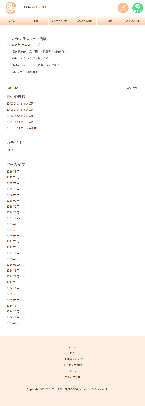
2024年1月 (12, 317)
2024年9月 (12, 270)
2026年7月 (12, 177)
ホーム (12, 20)
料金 (36, 20)
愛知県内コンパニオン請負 (35, 7)
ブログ (108, 20)
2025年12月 (13, 218)
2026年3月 (12, 200)
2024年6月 (12, 288)
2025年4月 (12, 235)
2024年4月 (12, 299)
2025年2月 (12, 247)
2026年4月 (12, 195)
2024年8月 (12, 276)
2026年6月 (12, 183)
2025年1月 (12, 253)
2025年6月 (12, 224)
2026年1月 (12, 212)
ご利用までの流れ (60, 20)
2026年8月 (12, 171)
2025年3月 (12, 241)
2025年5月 (12, 230)
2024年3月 (12, 305)
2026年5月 (12, 189)
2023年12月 (13, 323)
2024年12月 (13, 259)
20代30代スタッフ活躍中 (21, 103)
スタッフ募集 (133, 20)
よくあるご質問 (85, 20)
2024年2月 (12, 311)
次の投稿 (134, 88)
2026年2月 (12, 206)
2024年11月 (13, 264)
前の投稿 (11, 88)
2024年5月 (12, 294)
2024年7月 (12, 282)
